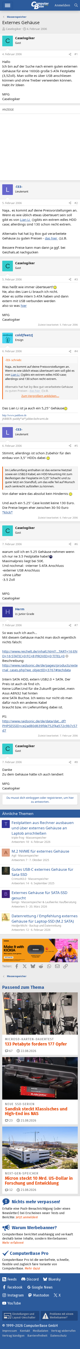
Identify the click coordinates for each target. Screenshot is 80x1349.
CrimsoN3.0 (19, 879)
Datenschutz (58, 1335)
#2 (76, 203)
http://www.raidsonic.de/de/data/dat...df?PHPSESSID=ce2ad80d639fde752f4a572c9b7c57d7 (39, 726)
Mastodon (41, 1295)
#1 (76, 54)
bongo (15, 902)
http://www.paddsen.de (14, 415)
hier (24, 305)
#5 (76, 446)
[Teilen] (70, 54)
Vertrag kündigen (13, 1335)
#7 (76, 625)
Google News (42, 1287)
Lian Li (25, 219)
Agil (14, 855)
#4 (76, 351)
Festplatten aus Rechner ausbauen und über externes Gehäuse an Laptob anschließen (43, 828)
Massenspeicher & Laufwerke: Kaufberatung (48, 902)
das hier (51, 238)
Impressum (9, 1330)
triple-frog (18, 838)
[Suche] (76, 5)
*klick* (7, 512)
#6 (76, 544)
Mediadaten (40, 1330)
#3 (76, 279)
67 (10, 1051)
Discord (32, 1279)
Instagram (15, 1295)
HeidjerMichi (19, 925)
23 (10, 1120)
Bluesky (54, 1279)
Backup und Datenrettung (45, 925)
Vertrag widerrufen (63, 1330)
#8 (76, 762)
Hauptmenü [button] (7, 5)
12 (10, 1190)
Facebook (14, 1287)
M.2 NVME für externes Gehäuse (40, 851)
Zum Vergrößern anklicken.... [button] (40, 396)
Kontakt (25, 1330)
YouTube (14, 1303)
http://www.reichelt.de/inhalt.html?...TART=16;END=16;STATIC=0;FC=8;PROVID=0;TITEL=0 (39, 653)
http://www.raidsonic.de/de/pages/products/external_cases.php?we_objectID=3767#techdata (40, 667)
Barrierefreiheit (37, 1335)
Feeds (12, 1279)
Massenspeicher (36, 838)
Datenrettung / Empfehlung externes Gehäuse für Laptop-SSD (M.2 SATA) (45, 918)
